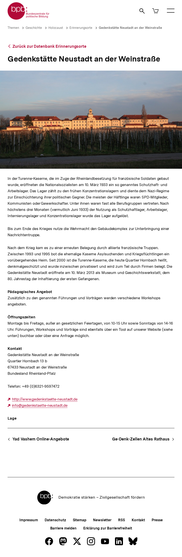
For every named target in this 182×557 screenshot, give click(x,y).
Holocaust (55, 28)
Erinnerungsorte (80, 28)
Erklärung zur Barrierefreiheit (107, 528)
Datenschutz (55, 520)
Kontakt (138, 520)
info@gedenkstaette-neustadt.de (39, 405)
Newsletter (102, 520)
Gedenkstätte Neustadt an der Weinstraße (130, 28)
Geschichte (34, 28)
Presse (157, 520)
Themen (13, 28)
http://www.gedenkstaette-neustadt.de (44, 399)
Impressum (28, 520)
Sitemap (79, 520)
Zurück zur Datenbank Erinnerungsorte (49, 46)
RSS (121, 520)
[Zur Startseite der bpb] (29, 18)
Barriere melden (63, 528)
